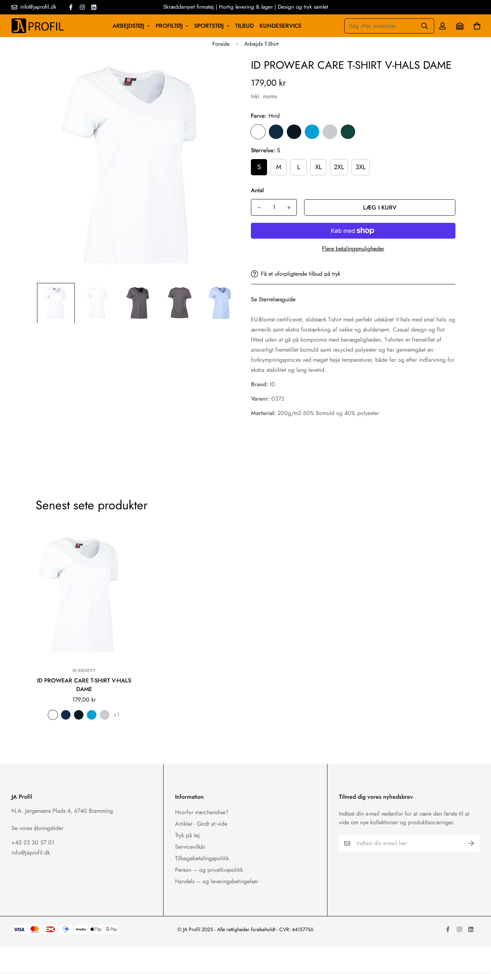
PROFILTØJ (169, 26)
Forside (221, 44)
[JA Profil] (38, 26)
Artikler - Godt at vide (201, 824)
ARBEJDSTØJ (128, 26)
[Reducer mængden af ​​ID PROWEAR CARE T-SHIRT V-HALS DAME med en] (259, 207)
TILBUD (244, 26)
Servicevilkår (190, 847)
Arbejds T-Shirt (261, 44)
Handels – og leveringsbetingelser (216, 881)
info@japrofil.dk (31, 852)
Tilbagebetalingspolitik (202, 858)
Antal (257, 190)
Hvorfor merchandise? (202, 812)
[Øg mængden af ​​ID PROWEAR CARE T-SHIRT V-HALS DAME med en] (289, 207)
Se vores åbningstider (37, 828)
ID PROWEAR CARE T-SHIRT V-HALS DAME (84, 684)
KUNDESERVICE (281, 26)
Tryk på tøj (187, 835)
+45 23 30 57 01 (33, 842)
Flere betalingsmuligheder (353, 248)
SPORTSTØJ (209, 26)
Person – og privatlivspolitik (209, 870)
